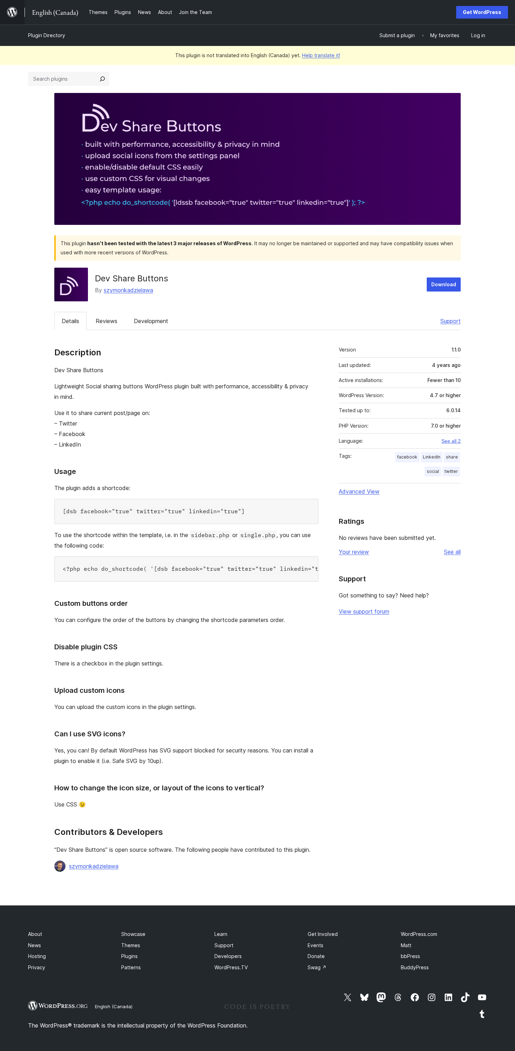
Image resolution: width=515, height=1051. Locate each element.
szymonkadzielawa (128, 290)
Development (151, 320)
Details (70, 320)
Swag (317, 967)
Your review (354, 551)
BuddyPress (415, 967)
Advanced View (359, 491)
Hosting (37, 956)
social (433, 471)
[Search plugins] (102, 79)
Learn (220, 934)
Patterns (131, 967)
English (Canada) (113, 1006)
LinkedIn (431, 457)
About (35, 934)
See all (452, 551)
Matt (406, 945)
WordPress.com (419, 934)
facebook (407, 457)
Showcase (133, 934)
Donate (316, 956)
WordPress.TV (231, 967)
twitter (451, 471)
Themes (130, 945)
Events (315, 945)
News (34, 945)
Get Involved (323, 934)
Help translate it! (321, 55)
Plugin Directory (46, 35)
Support (450, 320)
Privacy (36, 967)
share (452, 457)
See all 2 (451, 441)
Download (443, 284)
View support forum (364, 611)
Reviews (106, 320)
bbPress (410, 956)
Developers (228, 956)
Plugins (129, 956)
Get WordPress (482, 12)
